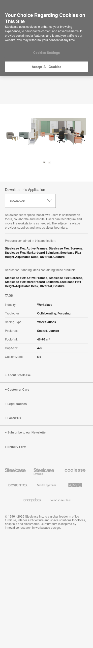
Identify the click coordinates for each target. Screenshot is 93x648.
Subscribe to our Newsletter (27, 432)
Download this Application (25, 189)
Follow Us (14, 418)
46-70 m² (43, 339)
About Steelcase (19, 375)
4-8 (39, 348)
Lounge (54, 330)
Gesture (59, 256)
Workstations (46, 322)
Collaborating (46, 313)
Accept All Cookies (46, 66)
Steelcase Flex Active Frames (26, 248)
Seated (42, 330)
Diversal (46, 256)
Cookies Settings (46, 52)
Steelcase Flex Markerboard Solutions (32, 252)
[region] (46, 38)
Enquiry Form (17, 447)
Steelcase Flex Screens (65, 248)
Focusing (64, 313)
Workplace (44, 304)
